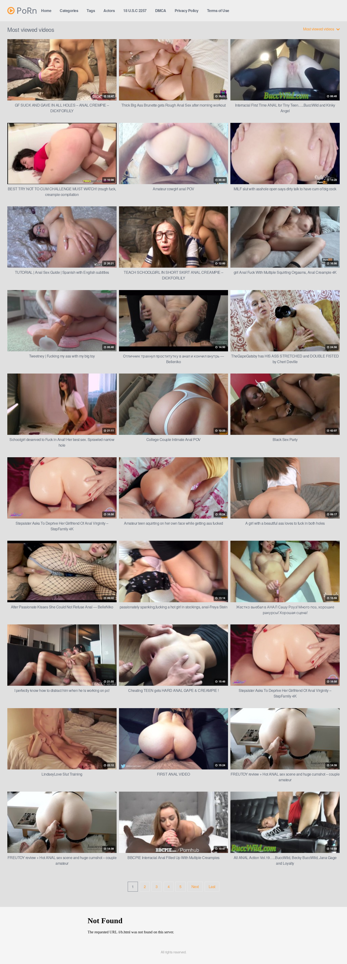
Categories (69, 10)
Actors (109, 10)
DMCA (160, 10)
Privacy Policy (187, 10)
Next (195, 886)
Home (46, 10)
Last (212, 886)
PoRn (26, 10)
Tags (91, 10)
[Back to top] (334, 949)
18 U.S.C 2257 (135, 10)
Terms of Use (218, 10)
